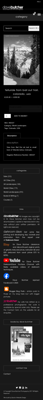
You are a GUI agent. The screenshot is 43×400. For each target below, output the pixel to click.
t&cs (39, 1)
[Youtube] (23, 387)
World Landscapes (19, 126)
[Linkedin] (26, 387)
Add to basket (20, 116)
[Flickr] (20, 387)
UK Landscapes (10, 184)
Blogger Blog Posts (16, 291)
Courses (7, 200)
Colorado (12, 128)
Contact (7, 374)
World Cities (8, 188)
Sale (5, 176)
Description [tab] (12, 136)
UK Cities (7, 180)
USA (18, 128)
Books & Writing (10, 196)
